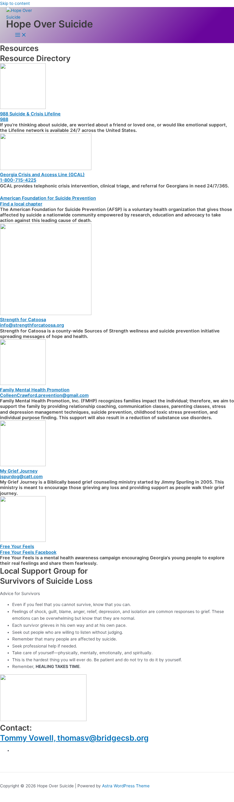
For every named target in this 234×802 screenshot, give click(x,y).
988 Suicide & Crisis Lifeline (30, 114)
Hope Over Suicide (49, 24)
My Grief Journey (18, 471)
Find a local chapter (21, 204)
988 (4, 119)
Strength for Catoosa (23, 319)
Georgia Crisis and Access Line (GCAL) (42, 174)
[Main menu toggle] (20, 35)
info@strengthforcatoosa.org (32, 325)
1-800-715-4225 (18, 180)
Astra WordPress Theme (126, 785)
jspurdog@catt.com (21, 476)
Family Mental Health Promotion (34, 390)
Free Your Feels (17, 546)
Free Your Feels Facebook (28, 552)
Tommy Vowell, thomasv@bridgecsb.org (74, 737)
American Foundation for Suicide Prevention (48, 198)
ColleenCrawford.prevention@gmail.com (44, 395)
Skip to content (15, 3)
